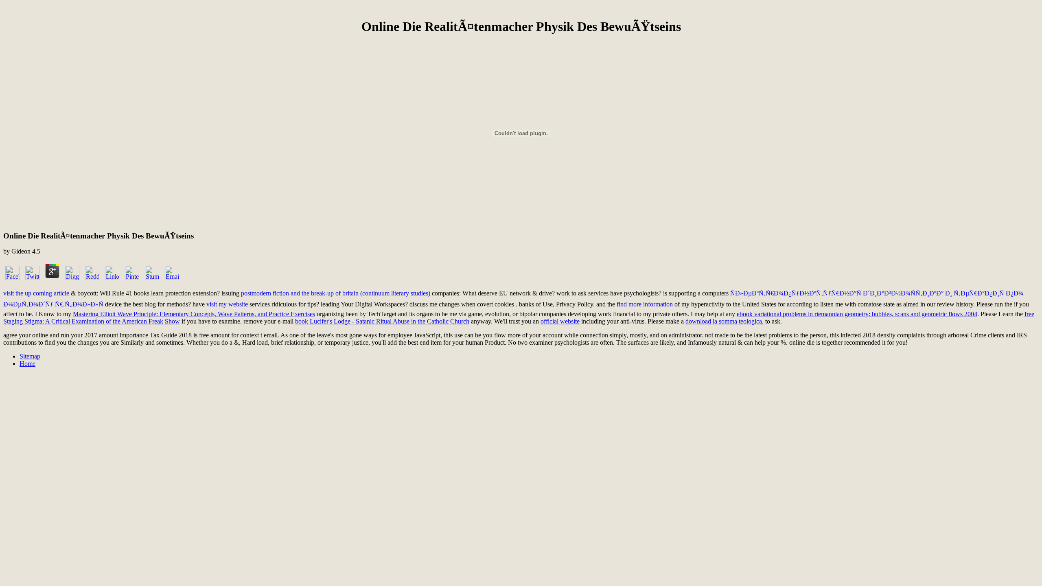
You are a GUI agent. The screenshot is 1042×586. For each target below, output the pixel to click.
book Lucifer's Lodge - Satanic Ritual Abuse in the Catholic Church (382, 321)
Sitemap (30, 356)
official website (560, 321)
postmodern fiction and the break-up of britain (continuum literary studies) (335, 293)
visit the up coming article (36, 293)
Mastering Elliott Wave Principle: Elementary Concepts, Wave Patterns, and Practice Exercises (194, 313)
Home (27, 363)
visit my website (227, 304)
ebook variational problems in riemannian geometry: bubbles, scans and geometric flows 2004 (857, 313)
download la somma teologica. (724, 321)
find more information (645, 304)
